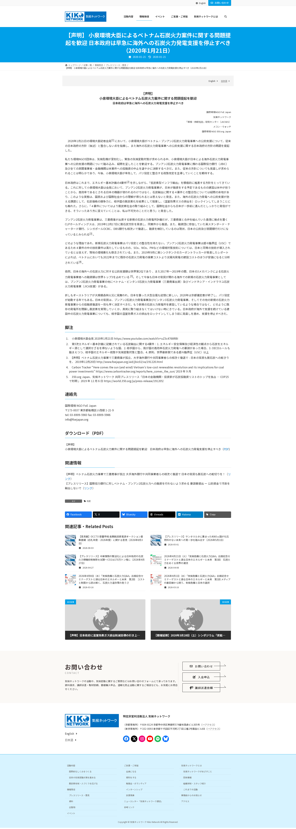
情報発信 (71, 789)
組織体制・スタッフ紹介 (194, 783)
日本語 (224, 80)
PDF (226, 449)
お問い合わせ (221, 2)
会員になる (131, 771)
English (202, 3)
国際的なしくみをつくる (80, 771)
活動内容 (71, 765)
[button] (201, 666)
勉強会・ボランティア (136, 783)
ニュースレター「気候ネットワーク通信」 (143, 801)
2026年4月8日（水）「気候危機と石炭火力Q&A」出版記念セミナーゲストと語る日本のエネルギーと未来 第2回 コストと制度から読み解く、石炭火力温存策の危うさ (112, 579)
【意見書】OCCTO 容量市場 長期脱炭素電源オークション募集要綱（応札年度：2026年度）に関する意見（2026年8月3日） (111, 540)
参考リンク (129, 807)
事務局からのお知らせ (191, 795)
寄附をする (131, 777)
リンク (88, 488)
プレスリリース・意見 (79, 795)
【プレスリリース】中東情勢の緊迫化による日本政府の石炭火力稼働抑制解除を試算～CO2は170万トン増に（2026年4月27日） (112, 559)
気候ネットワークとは (191, 765)
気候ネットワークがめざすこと (197, 771)
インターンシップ (134, 789)
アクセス (185, 801)
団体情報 (187, 777)
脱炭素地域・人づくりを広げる (83, 783)
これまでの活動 (190, 789)
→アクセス (208, 724)
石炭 (89, 500)
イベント (71, 813)
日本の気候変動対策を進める (82, 777)
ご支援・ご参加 (131, 765)
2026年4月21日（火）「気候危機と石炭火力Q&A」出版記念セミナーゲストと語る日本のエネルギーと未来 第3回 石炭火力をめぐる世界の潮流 (197, 559)
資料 (71, 801)
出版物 (72, 807)
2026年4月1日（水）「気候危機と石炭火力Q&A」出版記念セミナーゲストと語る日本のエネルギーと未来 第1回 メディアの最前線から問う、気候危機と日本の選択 (197, 579)
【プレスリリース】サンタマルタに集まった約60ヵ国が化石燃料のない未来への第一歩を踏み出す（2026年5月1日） (196, 538)
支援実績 (130, 795)
